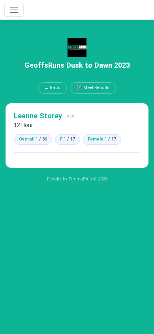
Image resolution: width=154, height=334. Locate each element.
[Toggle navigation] (14, 10)
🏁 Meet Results (93, 87)
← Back (52, 87)
